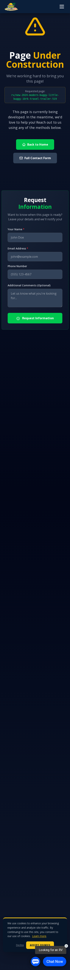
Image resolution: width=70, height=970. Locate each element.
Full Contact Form (37, 158)
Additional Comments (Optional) (29, 285)
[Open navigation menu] (62, 6)
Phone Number (17, 266)
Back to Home (37, 144)
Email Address (18, 248)
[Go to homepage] (11, 6)
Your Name (16, 229)
